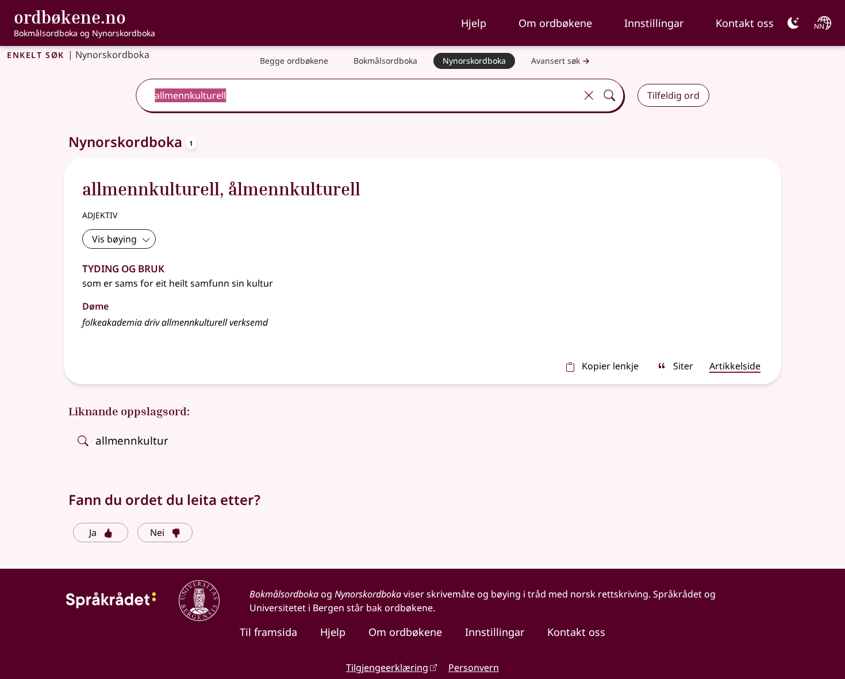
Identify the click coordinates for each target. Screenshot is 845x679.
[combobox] (357, 95)
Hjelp (473, 23)
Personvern (473, 667)
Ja (93, 532)
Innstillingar (653, 23)
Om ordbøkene (555, 23)
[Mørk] (793, 23)
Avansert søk (555, 60)
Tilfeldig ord (673, 95)
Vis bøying (114, 239)
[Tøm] (588, 95)
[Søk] (609, 95)
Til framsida (268, 632)
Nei (157, 532)
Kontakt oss (745, 23)
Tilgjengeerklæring (387, 667)
